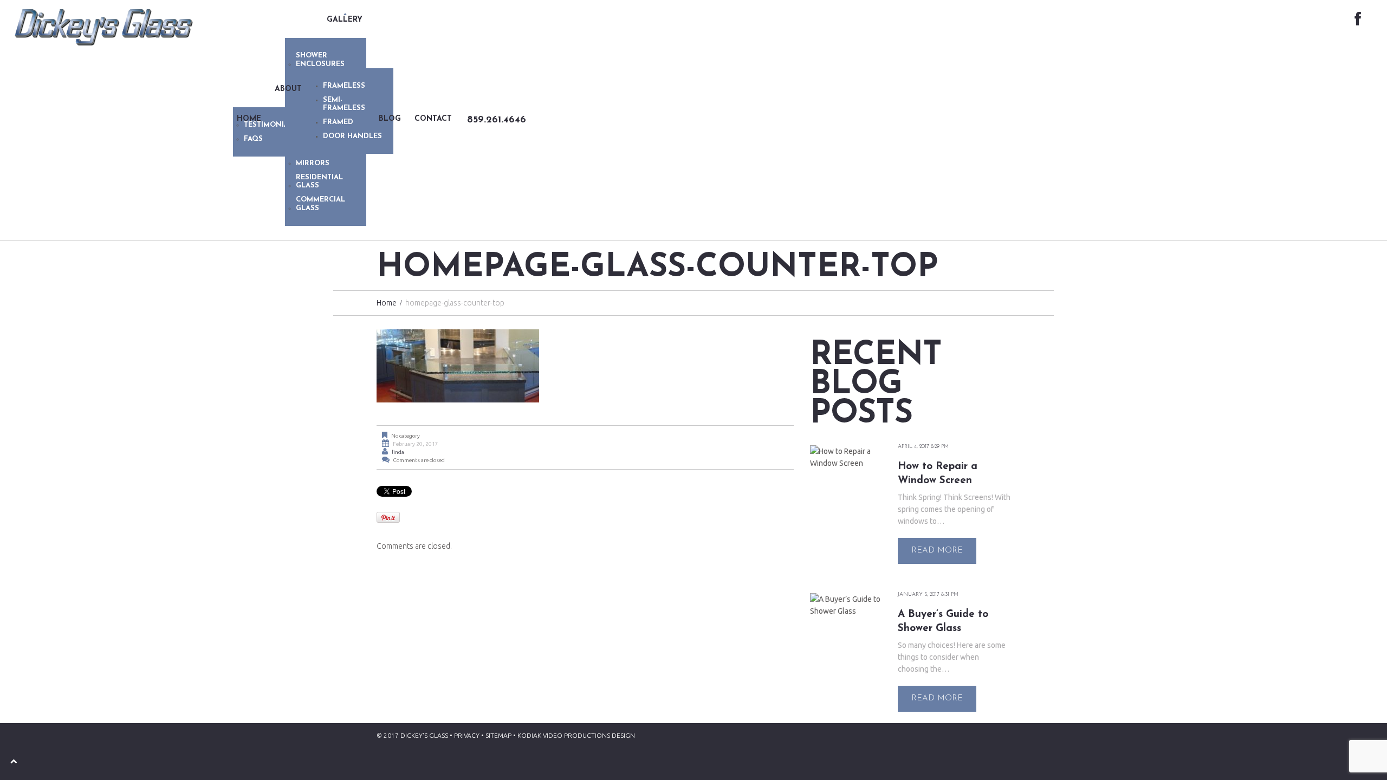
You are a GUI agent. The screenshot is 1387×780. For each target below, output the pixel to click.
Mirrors (312, 163)
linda (398, 452)
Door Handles (352, 136)
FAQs (253, 138)
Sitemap (498, 735)
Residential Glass (319, 182)
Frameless (344, 85)
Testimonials (270, 124)
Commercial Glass (320, 204)
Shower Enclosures (320, 60)
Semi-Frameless (344, 104)
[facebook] (1357, 20)
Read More (937, 551)
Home (387, 302)
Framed (338, 122)
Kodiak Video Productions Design (576, 735)
